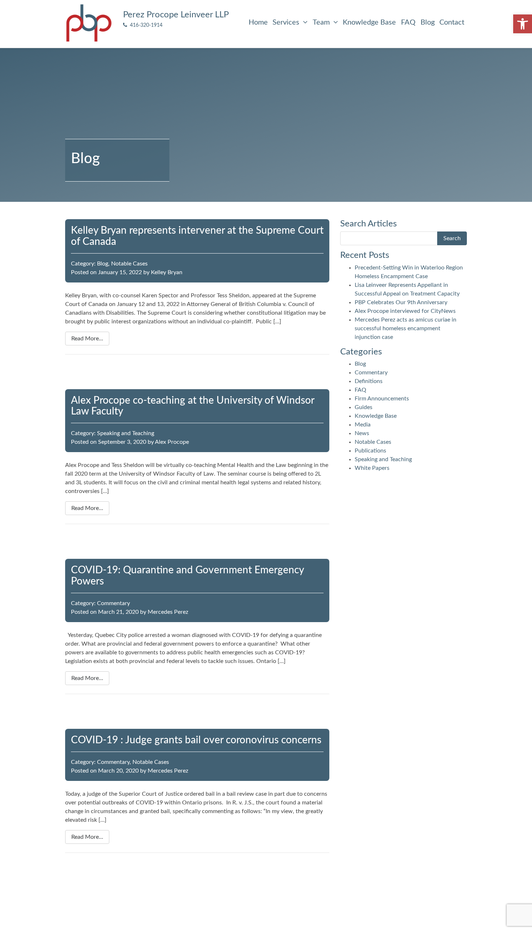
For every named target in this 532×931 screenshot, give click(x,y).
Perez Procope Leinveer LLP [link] (176, 14)
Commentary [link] (113, 603)
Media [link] (363, 425)
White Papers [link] (372, 468)
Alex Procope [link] (172, 442)
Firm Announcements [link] (382, 398)
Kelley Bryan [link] (166, 272)
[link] (522, 23)
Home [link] (258, 22)
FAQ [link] (408, 22)
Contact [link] (451, 22)
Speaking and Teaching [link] (125, 433)
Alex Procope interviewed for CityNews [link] (405, 311)
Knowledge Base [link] (369, 22)
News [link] (362, 433)
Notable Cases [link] (129, 264)
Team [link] (322, 22)
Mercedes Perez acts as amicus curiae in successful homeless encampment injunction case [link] (405, 328)
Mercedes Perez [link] (168, 612)
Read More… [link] (87, 338)
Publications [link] (370, 451)
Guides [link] (363, 407)
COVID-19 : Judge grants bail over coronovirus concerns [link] (196, 740)
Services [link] (287, 22)
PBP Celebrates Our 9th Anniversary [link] (401, 302)
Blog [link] (428, 22)
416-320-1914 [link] (144, 25)
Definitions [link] (369, 381)
